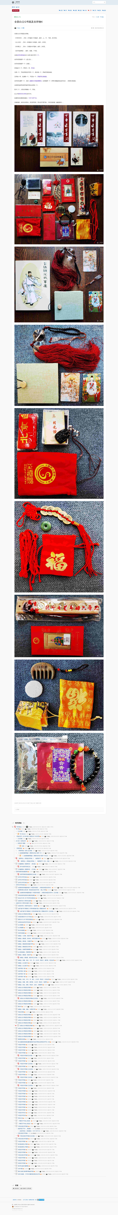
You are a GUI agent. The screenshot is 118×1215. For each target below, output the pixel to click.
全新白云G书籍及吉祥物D (24, 1001)
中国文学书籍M (22, 1091)
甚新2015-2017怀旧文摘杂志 (25, 919)
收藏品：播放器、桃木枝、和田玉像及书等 (29, 938)
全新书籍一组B (22, 971)
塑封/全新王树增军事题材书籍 (26, 1171)
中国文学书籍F (22, 1061)
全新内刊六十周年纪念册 (24, 900)
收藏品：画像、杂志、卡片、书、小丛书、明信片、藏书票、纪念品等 (36, 960)
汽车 (95, 10)
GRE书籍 (20, 1168)
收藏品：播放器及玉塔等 (24, 946)
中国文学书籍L (22, 1088)
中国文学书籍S (22, 1107)
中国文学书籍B (22, 1047)
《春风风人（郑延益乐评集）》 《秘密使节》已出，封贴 (34, 861)
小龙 (32, 843)
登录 (14, 7)
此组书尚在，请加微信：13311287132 (30, 1131)
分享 (98, 16)
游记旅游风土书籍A (23, 1144)
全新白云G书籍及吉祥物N (24, 1033)
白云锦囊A (20, 925)
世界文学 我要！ (22, 843)
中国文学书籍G (22, 1066)
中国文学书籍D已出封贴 (26, 1055)
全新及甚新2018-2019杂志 (25, 916)
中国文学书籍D (22, 1053)
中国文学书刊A (22, 1112)
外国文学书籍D (22, 1163)
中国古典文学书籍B (23, 1138)
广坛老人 (18, 28)
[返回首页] (17, 2)
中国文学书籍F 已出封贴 (26, 1063)
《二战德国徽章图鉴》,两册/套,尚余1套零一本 (30, 853)
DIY (66, 10)
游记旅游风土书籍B (23, 1147)
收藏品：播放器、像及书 (24, 955)
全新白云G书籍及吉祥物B (24, 1004)
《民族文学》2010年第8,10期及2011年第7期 (27, 836)
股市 (100, 10)
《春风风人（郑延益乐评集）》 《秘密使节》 (30, 858)
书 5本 (17, 829)
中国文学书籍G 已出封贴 (26, 1069)
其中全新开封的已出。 (26, 866)
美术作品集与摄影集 (23, 1166)
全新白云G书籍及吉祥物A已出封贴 (29, 998)
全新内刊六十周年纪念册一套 (23, 903)
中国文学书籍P (22, 1099)
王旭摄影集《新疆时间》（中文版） (27, 869)
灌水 (71, 10)
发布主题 (16, 10)
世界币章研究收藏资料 (21, 871)
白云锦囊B (20, 927)
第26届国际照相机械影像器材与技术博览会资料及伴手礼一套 (34, 1042)
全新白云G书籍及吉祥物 (24, 914)
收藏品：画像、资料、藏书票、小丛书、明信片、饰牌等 (32, 982)
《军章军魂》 (19, 848)
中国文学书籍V (22, 1157)
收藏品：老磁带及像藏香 (24, 949)
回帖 (103, 16)
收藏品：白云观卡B (23, 965)
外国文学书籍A (22, 1149)
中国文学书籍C (22, 1050)
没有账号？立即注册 (26, 1188)
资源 (80, 10)
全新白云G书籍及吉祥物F (24, 987)
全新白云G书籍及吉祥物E (24, 993)
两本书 (20, 1006)
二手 (90, 10)
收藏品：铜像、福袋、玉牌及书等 (26, 1009)
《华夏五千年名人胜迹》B (25, 1123)
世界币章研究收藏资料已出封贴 (28, 874)
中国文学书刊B (22, 1115)
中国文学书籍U (22, 1141)
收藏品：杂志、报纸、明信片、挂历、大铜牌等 (30, 984)
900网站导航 (31, 1199)
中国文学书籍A (22, 1044)
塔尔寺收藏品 (21, 930)
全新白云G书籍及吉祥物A (24, 995)
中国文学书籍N (22, 1093)
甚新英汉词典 (21, 1039)
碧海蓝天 (38, 1128)
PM (23, 28)
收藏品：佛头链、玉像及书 (25, 941)
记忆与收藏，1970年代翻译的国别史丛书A (29, 1174)
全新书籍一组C (22, 974)
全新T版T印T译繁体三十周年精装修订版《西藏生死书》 (32, 908)
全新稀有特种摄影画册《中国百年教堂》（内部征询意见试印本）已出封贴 (39, 892)
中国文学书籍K (22, 1082)
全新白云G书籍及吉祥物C (24, 990)
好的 (23, 846)
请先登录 (17, 1188)
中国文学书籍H (22, 1072)
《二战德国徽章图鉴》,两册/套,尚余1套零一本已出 (35, 855)
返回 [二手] (18, 17)
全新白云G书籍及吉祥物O (24, 1036)
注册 (18, 7)
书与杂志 (19, 827)
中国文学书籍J (21, 1080)
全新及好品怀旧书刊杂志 (24, 922)
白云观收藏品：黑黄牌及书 (25, 952)
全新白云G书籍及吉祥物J (24, 1023)
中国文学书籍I (21, 1074)
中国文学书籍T (22, 1110)
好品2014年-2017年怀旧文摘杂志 (27, 898)
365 (36, 1199)
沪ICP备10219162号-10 (17, 1208)
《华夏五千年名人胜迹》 (24, 1121)
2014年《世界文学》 (21, 841)
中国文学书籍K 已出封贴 (26, 1085)
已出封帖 (20, 831)
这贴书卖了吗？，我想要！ (25, 1128)
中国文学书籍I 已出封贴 (26, 1077)
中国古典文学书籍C (23, 1155)
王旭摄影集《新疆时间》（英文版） (27, 864)
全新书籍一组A (22, 968)
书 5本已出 (23, 834)
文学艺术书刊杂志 (22, 877)
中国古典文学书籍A (23, 1126)
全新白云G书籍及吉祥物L (24, 1028)
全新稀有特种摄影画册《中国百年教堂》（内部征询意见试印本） (35, 887)
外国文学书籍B (22, 1152)
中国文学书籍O (22, 1096)
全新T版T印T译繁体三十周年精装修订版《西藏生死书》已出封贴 (36, 911)
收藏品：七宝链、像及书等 (25, 935)
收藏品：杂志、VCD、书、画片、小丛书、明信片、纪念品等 (33, 979)
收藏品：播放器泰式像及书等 (25, 944)
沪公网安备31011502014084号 (21, 1206)
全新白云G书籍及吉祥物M (25, 1031)
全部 (61, 10)
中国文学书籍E (22, 1058)
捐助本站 (15, 1199)
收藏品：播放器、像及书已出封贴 (28, 957)
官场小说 (20, 1118)
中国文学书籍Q (22, 1102)
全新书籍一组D (22, 976)
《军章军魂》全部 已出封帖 (25, 850)
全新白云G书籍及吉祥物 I (24, 1020)
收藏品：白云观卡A (23, 963)
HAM (85, 10)
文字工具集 (25, 1199)
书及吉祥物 (21, 1012)
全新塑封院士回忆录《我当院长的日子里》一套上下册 (32, 890)
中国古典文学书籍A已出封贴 (27, 1136)
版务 (105, 10)
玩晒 (75, 10)
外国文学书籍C (22, 1160)
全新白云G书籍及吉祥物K (26, 1025)
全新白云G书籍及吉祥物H (24, 1017)
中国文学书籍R (22, 1104)
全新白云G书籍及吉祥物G (24, 1014)
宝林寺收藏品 (21, 933)
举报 (18, 809)
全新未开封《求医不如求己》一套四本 (28, 906)
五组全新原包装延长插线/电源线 (26, 895)
